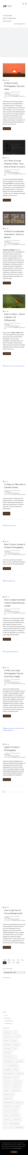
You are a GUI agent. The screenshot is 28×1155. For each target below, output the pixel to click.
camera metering (7, 1044)
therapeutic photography (14, 1123)
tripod (11, 1127)
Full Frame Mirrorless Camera (9, 1056)
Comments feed (9, 1020)
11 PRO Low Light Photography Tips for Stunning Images (13, 673)
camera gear (6, 1040)
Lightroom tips (19, 1073)
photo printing (6, 1110)
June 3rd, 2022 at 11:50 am (19, 494)
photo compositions (17, 1081)
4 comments (7, 171)
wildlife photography (19, 1127)
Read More (7, 128)
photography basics (15, 1090)
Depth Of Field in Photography (12, 748)
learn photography (7, 1069)
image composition (19, 1061)
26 (9, 962)
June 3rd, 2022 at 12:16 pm (19, 920)
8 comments (7, 680)
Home (15, 23)
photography (6, 1090)
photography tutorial (8, 1106)
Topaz (5, 1127)
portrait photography (15, 1115)
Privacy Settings (18, 1148)
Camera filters (17, 1036)
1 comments (7, 491)
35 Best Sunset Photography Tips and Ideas (14, 86)
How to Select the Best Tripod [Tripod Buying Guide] (14, 603)
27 (13, 962)
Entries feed (8, 1018)
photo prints (15, 1110)
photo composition (7, 1081)
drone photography (7, 1052)
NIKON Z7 (16, 1077)
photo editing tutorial (16, 1085)
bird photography (7, 1032)
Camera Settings (7, 1048)
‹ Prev (9, 960)
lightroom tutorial (7, 1077)
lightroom (16, 1069)
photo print (17, 1106)
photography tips (19, 1102)
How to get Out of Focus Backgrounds (13, 911)
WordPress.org (8, 1023)
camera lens (14, 1040)
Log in (6, 1015)
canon (15, 1048)
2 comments (7, 93)
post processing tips (17, 1119)
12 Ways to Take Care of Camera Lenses (15, 485)
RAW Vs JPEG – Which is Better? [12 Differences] (14, 317)
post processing (7, 1119)
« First (4, 960)
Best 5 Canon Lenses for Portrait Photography (15, 545)
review (5, 1123)
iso (4, 1065)
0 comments (7, 551)
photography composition (8, 1094)
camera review (16, 1044)
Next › (18, 962)
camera (15, 1032)
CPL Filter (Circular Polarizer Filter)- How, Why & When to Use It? (15, 164)
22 (13, 960)
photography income (8, 1098)
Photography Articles (21, 23)
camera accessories (7, 1036)
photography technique (8, 1102)
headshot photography (8, 1061)
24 (22, 960)
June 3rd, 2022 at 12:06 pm (19, 757)
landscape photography (13, 1065)
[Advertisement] (14, 42)
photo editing (6, 1085)
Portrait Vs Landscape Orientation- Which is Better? (14, 234)
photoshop (6, 1115)
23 (18, 960)
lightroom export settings (8, 1073)
